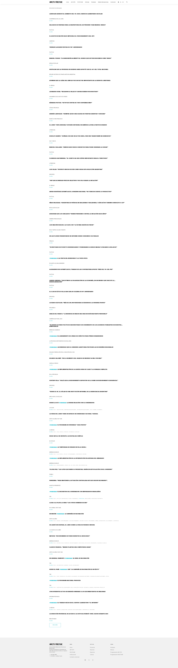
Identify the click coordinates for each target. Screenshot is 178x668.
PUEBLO (51, 474)
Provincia (92, 647)
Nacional (92, 649)
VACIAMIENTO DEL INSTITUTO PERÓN (58, 96)
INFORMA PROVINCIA (54, 596)
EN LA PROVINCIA (53, 374)
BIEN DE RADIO (52, 618)
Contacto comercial (74, 657)
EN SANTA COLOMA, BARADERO (56, 263)
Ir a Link (50, 20)
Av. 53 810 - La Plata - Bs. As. (56, 656)
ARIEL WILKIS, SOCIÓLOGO (55, 396)
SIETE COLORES (53, 518)
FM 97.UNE (80, 2)
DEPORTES (51, 174)
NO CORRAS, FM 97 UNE (55, 507)
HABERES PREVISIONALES (55, 218)
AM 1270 (73, 2)
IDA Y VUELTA (52, 141)
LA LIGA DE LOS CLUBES (55, 529)
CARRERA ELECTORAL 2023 (55, 318)
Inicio (67, 2)
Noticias (87, 2)
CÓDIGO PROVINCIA (54, 107)
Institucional (73, 654)
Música (112, 649)
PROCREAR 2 (52, 307)
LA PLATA (51, 407)
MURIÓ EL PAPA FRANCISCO (56, 118)
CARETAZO (51, 41)
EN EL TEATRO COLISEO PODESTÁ (57, 229)
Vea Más (55, 625)
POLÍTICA (51, 29)
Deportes (92, 652)
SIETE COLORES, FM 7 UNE (55, 418)
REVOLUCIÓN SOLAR (54, 207)
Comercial (112, 2)
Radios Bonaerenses (103, 2)
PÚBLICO (51, 241)
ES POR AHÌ (52, 441)
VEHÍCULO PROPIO (53, 363)
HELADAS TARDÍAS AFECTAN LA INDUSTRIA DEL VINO (62, 352)
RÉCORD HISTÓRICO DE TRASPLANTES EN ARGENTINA (62, 74)
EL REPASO (52, 85)
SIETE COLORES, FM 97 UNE (56, 552)
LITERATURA (52, 129)
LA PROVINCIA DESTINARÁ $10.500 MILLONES (60, 341)
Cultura (92, 654)
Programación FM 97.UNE (116, 654)
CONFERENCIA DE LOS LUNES (56, 18)
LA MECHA (51, 429)
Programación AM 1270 (116, 652)
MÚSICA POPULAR (53, 63)
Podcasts (93, 2)
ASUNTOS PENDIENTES (54, 485)
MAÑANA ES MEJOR (54, 452)
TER (50, 496)
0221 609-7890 (53, 654)
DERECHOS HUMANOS (54, 329)
